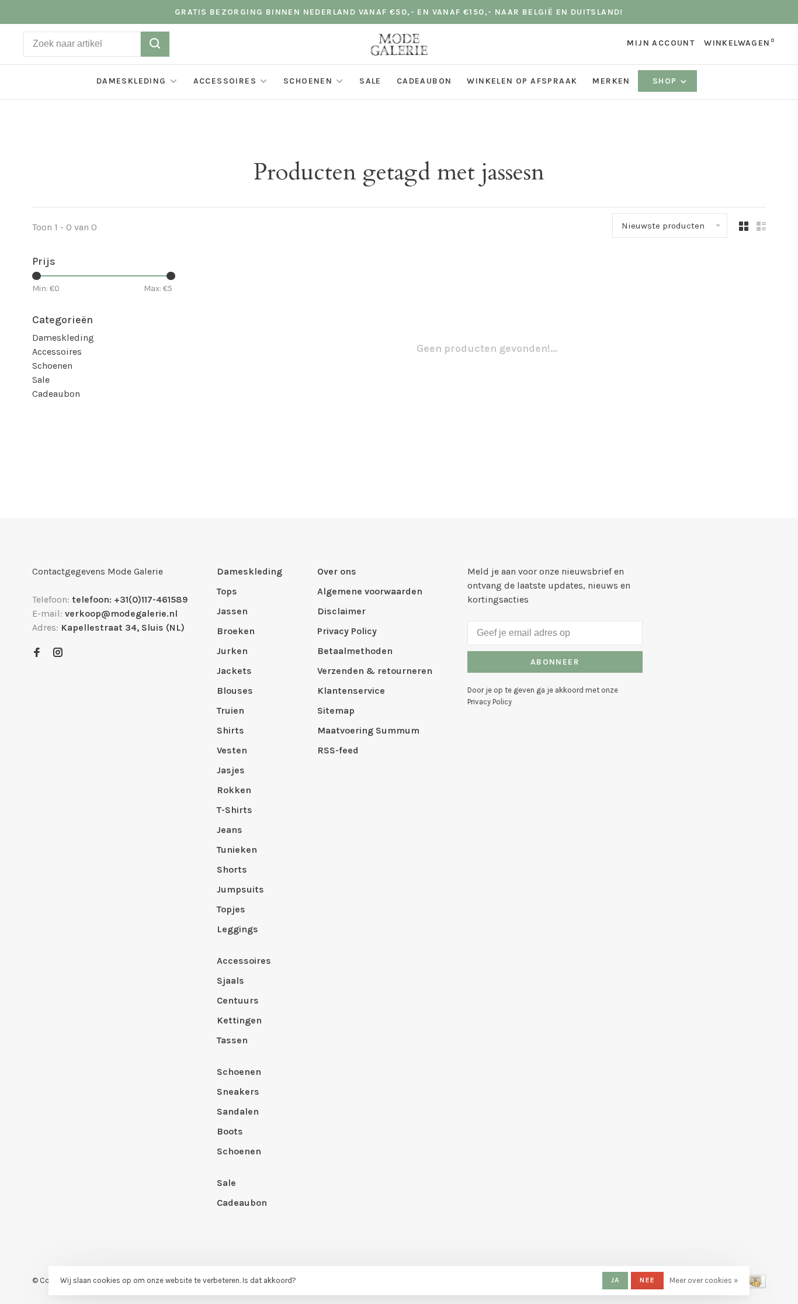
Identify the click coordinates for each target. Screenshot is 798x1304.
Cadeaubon (424, 81)
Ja (615, 1280)
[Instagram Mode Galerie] (58, 653)
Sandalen (238, 1111)
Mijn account (661, 43)
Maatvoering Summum (368, 730)
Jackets (234, 670)
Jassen (232, 611)
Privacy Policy (347, 631)
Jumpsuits (240, 889)
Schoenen (307, 81)
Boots (230, 1131)
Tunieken (237, 849)
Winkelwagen (739, 43)
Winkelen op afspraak (522, 81)
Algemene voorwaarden (369, 591)
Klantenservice (351, 690)
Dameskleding (131, 81)
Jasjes (231, 770)
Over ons (336, 571)
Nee (647, 1280)
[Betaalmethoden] (755, 1285)
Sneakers (238, 1091)
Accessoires (224, 81)
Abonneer (555, 662)
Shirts (230, 730)
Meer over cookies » (703, 1280)
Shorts (232, 869)
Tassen (232, 1040)
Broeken (236, 631)
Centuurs (238, 1000)
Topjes (231, 909)
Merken (611, 81)
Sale (370, 81)
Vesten (232, 750)
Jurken (232, 650)
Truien (230, 710)
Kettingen (239, 1020)
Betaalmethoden (355, 650)
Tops (227, 591)
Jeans (229, 829)
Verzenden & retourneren (374, 670)
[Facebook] (36, 653)
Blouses (235, 690)
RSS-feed (338, 750)
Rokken (234, 789)
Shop (666, 81)
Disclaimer (341, 611)
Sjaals (230, 980)
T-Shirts (234, 809)
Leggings (237, 929)
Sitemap (336, 710)
